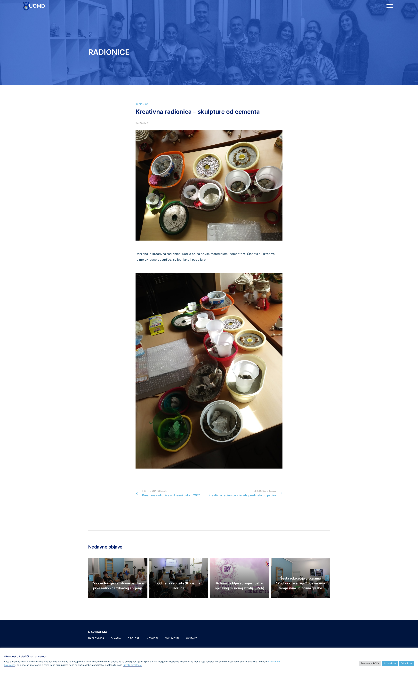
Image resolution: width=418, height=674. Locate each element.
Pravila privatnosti (132, 665)
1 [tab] (195, 596)
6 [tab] (215, 596)
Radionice (142, 104)
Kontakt (191, 638)
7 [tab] (218, 596)
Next (327, 578)
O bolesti (134, 638)
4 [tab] (207, 596)
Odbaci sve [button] (406, 663)
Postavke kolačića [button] (370, 663)
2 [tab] (199, 596)
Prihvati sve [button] (390, 663)
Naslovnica (96, 638)
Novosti (152, 638)
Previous (91, 578)
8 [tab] (222, 596)
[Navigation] (390, 6)
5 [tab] (211, 596)
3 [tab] (203, 596)
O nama (116, 638)
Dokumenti (171, 638)
